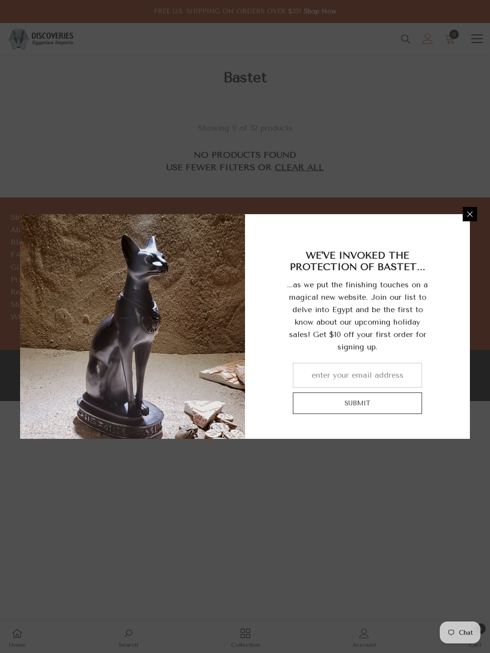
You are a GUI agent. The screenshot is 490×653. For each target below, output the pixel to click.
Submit (357, 403)
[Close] (470, 214)
